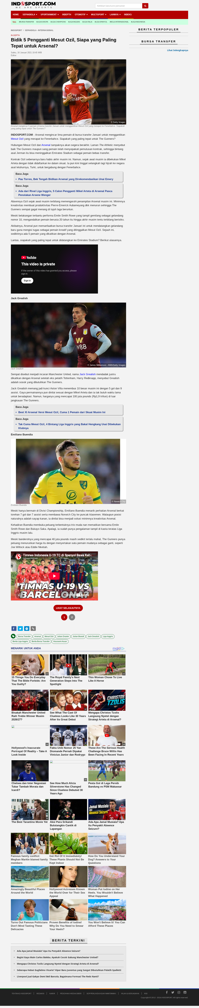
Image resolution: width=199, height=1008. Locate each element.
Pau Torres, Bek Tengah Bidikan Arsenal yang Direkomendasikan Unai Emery (65, 179)
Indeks (128, 14)
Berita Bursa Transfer (41, 641)
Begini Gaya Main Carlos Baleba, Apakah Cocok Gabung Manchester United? (57, 957)
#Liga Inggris (74, 22)
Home (16, 14)
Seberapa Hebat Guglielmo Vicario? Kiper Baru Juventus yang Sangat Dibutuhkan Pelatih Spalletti (69, 970)
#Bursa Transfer (26, 22)
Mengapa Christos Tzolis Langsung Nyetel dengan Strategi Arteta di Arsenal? (58, 963)
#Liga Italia (87, 22)
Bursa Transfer (24, 636)
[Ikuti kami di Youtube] (184, 993)
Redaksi (40, 993)
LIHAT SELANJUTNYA (68, 608)
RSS (145, 993)
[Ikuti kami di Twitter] (172, 993)
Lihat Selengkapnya (177, 50)
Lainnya (114, 14)
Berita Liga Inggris (20, 641)
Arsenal (46, 145)
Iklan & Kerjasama (130, 993)
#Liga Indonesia (138, 22)
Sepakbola (29, 14)
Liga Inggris (108, 636)
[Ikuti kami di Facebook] (166, 993)
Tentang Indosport (21, 993)
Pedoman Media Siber (70, 993)
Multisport (97, 14)
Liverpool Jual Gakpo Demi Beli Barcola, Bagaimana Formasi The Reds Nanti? (58, 976)
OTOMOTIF (80, 14)
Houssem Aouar (60, 641)
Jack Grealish (87, 374)
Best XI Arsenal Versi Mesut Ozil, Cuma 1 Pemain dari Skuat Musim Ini (61, 412)
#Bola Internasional (119, 22)
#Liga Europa (42, 22)
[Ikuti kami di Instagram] (178, 993)
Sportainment (49, 14)
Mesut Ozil (17, 138)
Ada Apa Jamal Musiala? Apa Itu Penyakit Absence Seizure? (48, 950)
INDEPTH (66, 14)
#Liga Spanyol (101, 22)
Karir (52, 993)
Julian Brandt (78, 636)
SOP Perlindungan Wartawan (101, 993)
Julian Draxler (63, 636)
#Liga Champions (58, 22)
